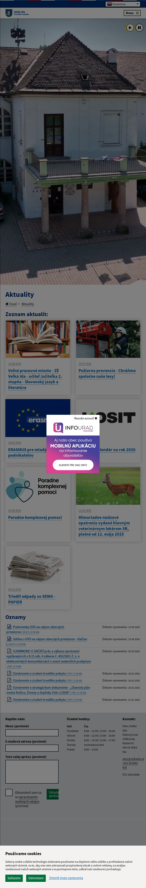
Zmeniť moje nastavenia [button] (66, 878)
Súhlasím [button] (14, 878)
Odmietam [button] (36, 878)
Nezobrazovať (84, 418)
